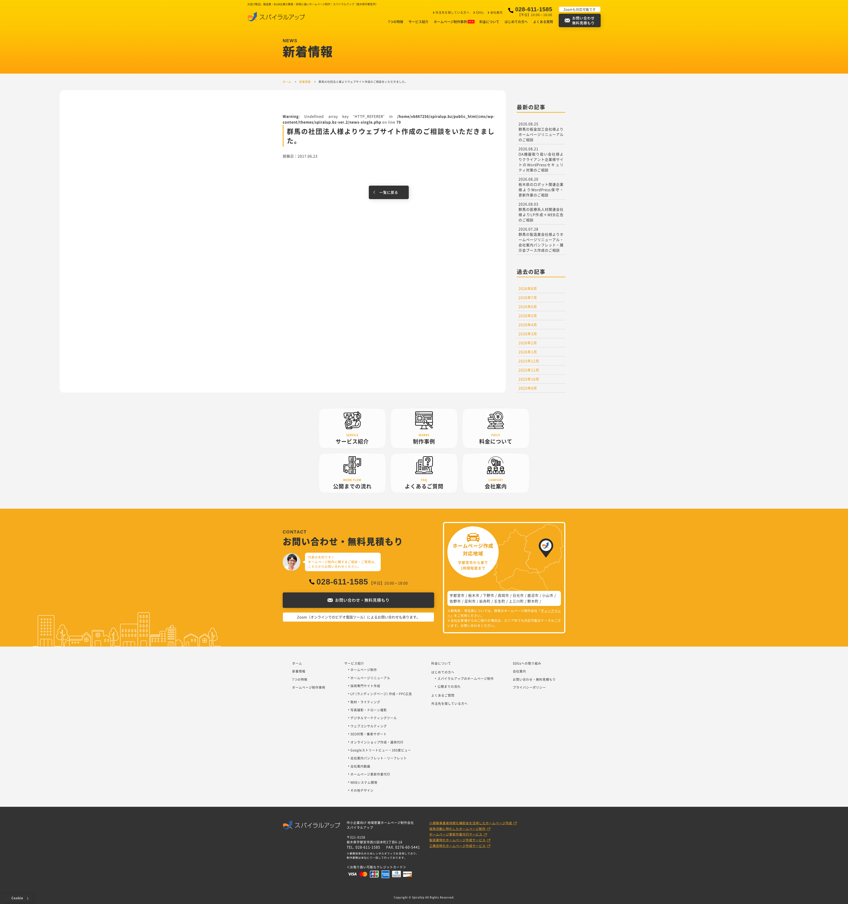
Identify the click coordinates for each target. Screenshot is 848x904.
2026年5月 (528, 315)
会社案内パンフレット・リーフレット (378, 758)
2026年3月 (528, 333)
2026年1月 (528, 351)
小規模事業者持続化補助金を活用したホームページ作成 (471, 823)
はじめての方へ (516, 21)
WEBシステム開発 (363, 782)
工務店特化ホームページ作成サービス (457, 845)
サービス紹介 (418, 21)
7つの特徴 (395, 21)
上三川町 (516, 601)
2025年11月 (529, 370)
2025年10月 (529, 379)
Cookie (17, 898)
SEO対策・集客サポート (368, 734)
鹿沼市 (533, 595)
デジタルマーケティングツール (373, 718)
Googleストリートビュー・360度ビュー (380, 750)
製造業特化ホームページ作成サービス (457, 840)
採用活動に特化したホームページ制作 (457, 828)
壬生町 (499, 601)
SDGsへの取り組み (527, 663)
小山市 (547, 595)
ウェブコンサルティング (368, 726)
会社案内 (496, 12)
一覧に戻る (388, 192)
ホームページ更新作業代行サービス (456, 834)
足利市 (470, 601)
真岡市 (503, 595)
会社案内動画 (360, 766)
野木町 (533, 601)
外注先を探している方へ (452, 12)
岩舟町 (484, 601)
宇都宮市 (457, 595)
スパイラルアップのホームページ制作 (465, 678)
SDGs (480, 12)
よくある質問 (543, 21)
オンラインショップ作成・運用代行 (376, 742)
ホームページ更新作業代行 (370, 774)
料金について (489, 21)
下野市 (488, 595)
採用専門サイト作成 (365, 685)
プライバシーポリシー (529, 687)
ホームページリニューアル (370, 678)
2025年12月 (529, 361)
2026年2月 (528, 342)
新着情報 (298, 671)
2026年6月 (528, 306)
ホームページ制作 (363, 669)
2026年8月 (528, 288)
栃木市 (473, 595)
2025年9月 (528, 388)
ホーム (297, 663)
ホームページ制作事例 (450, 21)
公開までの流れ (449, 686)
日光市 (518, 595)
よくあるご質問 (442, 695)
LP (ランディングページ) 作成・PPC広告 (381, 693)
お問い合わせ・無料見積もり (534, 679)
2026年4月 (528, 324)
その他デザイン (362, 790)
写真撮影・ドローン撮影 (368, 710)
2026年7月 (528, 297)
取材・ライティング (365, 702)
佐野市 (455, 601)
